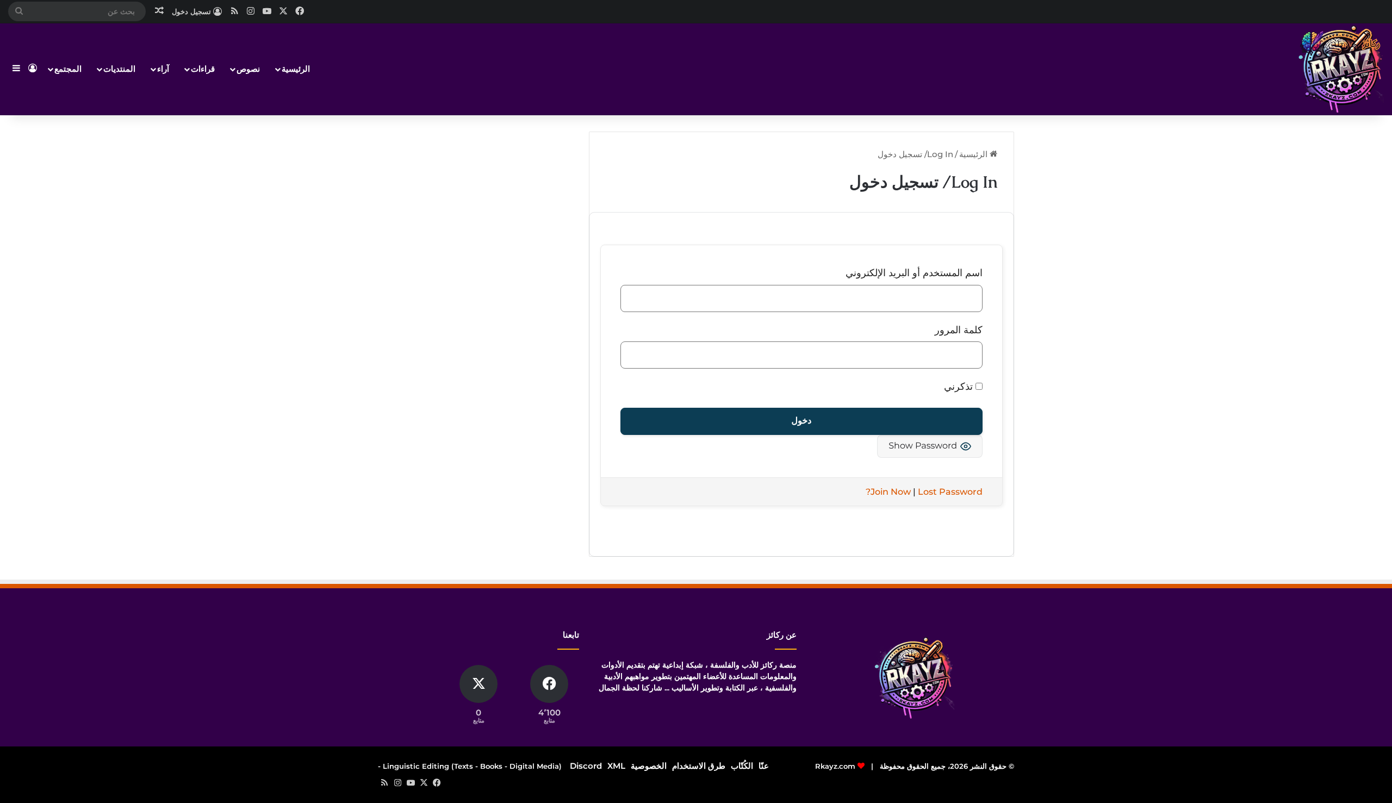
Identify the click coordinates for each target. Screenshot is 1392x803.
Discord (586, 766)
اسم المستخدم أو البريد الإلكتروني (914, 273)
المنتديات (119, 69)
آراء (163, 69)
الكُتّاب (742, 766)
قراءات (203, 69)
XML (616, 766)
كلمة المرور (959, 330)
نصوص (248, 69)
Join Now (891, 492)
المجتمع (68, 69)
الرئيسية (296, 69)
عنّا (764, 766)
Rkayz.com (835, 766)
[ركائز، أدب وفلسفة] (1340, 69)
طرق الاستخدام (698, 766)
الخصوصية (649, 766)
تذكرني (959, 387)
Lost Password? (924, 492)
